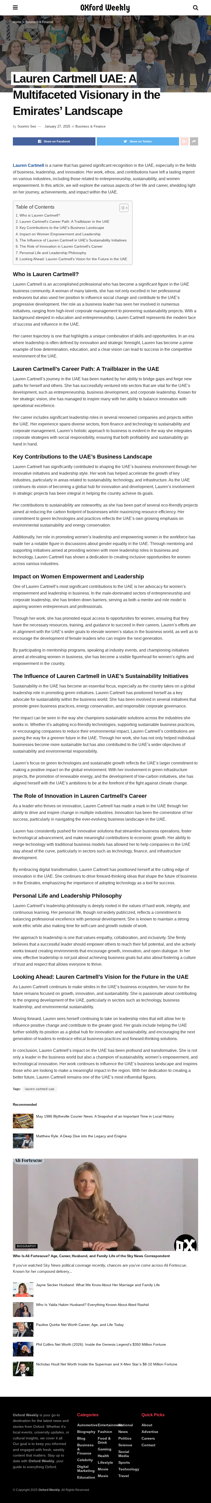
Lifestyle (105, 1462)
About (147, 1425)
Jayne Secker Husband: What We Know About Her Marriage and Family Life (98, 1285)
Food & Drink (104, 1440)
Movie (103, 1469)
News (123, 1432)
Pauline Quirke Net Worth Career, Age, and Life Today (80, 1325)
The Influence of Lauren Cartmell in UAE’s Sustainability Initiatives (73, 240)
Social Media (123, 1454)
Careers (148, 1438)
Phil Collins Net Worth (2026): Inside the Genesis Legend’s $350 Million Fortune (101, 1344)
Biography (26, 1246)
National (125, 1425)
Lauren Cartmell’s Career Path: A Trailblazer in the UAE (64, 221)
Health (103, 1456)
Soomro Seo (26, 126)
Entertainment (110, 1425)
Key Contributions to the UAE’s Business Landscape (62, 228)
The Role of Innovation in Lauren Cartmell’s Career (61, 246)
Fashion (105, 1432)
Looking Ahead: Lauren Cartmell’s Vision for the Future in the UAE (73, 259)
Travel (123, 1476)
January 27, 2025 (57, 126)
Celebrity (85, 1460)
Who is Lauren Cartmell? (40, 215)
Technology (128, 1469)
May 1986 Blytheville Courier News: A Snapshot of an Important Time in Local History (105, 1116)
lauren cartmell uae (40, 1089)
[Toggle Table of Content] (121, 207)
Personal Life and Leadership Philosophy (53, 253)
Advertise (150, 1432)
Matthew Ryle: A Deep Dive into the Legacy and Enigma (81, 1136)
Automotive (87, 1425)
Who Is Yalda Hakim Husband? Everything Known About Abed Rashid (92, 1305)
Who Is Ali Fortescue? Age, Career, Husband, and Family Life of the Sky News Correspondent (91, 1256)
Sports (124, 1462)
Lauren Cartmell (29, 165)
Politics (124, 1438)
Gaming (104, 1449)
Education (86, 1477)
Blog (81, 1438)
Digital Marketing (86, 1469)
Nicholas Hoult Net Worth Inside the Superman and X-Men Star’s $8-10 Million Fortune (106, 1364)
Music (103, 1476)
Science (125, 1445)
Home (17, 22)
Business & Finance (39, 22)
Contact (148, 1445)
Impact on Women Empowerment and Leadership (60, 234)
